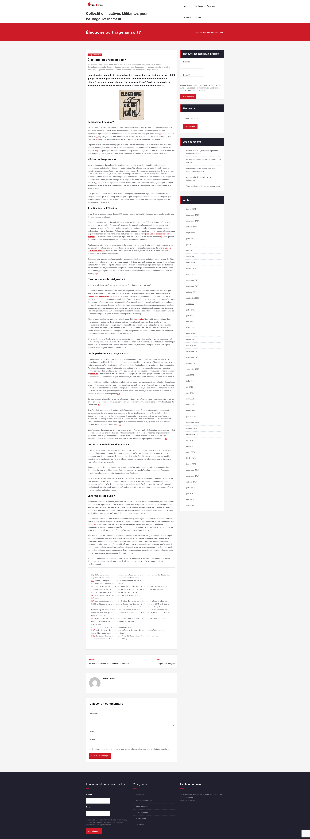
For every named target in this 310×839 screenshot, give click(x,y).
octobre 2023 (191, 227)
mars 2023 (190, 262)
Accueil (187, 6)
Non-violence (141, 818)
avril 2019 (190, 506)
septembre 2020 (192, 434)
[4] (161, 139)
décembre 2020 (192, 422)
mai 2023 (190, 250)
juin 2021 (189, 387)
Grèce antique (141, 67)
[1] (160, 134)
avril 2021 (190, 399)
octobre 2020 (191, 428)
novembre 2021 (192, 357)
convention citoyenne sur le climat (146, 64)
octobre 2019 (191, 482)
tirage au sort (152, 70)
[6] (166, 153)
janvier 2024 (191, 209)
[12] (119, 425)
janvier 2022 (191, 345)
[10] (118, 394)
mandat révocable (162, 67)
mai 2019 (190, 500)
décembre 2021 (192, 351)
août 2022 (190, 304)
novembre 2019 (192, 476)
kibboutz (94, 374)
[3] (96, 139)
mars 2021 (190, 405)
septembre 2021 (192, 369)
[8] (161, 237)
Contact (198, 17)
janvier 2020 (191, 464)
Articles (187, 17)
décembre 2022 (192, 280)
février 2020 (191, 458)
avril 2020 (190, 446)
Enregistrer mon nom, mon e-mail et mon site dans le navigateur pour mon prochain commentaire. (130, 749)
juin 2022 (189, 316)
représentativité (128, 70)
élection (110, 67)
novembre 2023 (192, 221)
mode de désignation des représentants (104, 70)
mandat (151, 67)
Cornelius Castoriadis (97, 67)
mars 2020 (190, 452)
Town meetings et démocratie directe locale (203, 186)
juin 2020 (189, 440)
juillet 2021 (190, 381)
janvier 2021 (191, 417)
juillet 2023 (190, 239)
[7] (96, 182)
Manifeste (199, 6)
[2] (97, 136)
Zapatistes (140, 824)
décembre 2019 (192, 470)
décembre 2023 (192, 215)
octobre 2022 (191, 292)
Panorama (211, 6)
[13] (165, 439)
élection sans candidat (124, 67)
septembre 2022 (192, 298)
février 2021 (191, 411)
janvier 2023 (191, 274)
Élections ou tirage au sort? (213, 32)
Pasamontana (96, 64)
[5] (97, 150)
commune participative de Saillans (102, 296)
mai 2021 (190, 393)
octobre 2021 (191, 363)
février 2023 (191, 268)
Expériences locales (144, 801)
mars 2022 (190, 334)
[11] (98, 405)
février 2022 (191, 339)
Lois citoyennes (142, 812)
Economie (140, 795)
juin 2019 (189, 494)
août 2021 (190, 375)
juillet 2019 (190, 488)
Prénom (186, 62)
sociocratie (140, 70)
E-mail (186, 75)
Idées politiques (115, 64)
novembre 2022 (192, 286)
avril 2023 (190, 256)
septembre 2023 (192, 233)
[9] (97, 273)
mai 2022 (190, 322)
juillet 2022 (190, 310)
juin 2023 (189, 245)
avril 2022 (190, 328)
